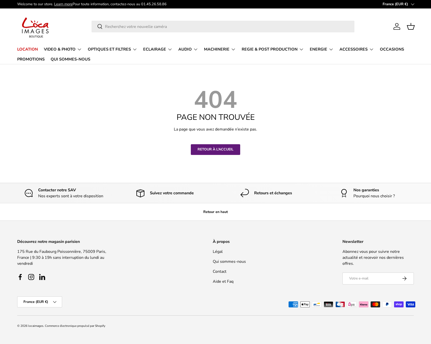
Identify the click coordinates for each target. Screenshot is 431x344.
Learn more (63, 3)
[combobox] (223, 26)
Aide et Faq (223, 281)
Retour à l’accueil (215, 149)
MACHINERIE (216, 49)
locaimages (35, 326)
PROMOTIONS (31, 59)
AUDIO (185, 49)
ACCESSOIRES (353, 49)
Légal (218, 251)
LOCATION (27, 49)
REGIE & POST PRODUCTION (270, 49)
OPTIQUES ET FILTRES (109, 49)
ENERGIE (318, 49)
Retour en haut (215, 211)
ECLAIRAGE (154, 49)
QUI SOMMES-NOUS (70, 59)
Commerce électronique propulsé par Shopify (75, 326)
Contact (219, 271)
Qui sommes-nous (229, 261)
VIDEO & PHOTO (60, 49)
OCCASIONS (392, 49)
